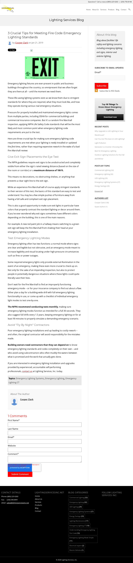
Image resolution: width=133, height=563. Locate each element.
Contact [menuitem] (123, 9)
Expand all (99, 191)
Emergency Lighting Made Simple (81, 539)
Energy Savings (102, 186)
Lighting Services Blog (66, 20)
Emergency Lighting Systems (30, 378)
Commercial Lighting (104, 170)
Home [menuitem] (88, 9)
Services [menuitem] (103, 9)
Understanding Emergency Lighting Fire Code (82, 531)
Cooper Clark (21, 42)
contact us (27, 371)
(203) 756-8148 (126, 2)
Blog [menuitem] (117, 9)
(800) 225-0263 (112, 2)
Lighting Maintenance (78, 521)
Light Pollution (100, 143)
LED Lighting (101, 178)
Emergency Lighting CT (79, 525)
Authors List (101, 198)
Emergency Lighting (54, 378)
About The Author (20, 394)
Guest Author (101, 206)
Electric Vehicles (76, 550)
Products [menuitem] (111, 9)
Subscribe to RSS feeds (109, 91)
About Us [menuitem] (95, 9)
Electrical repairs (76, 545)
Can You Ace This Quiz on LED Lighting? (110, 139)
